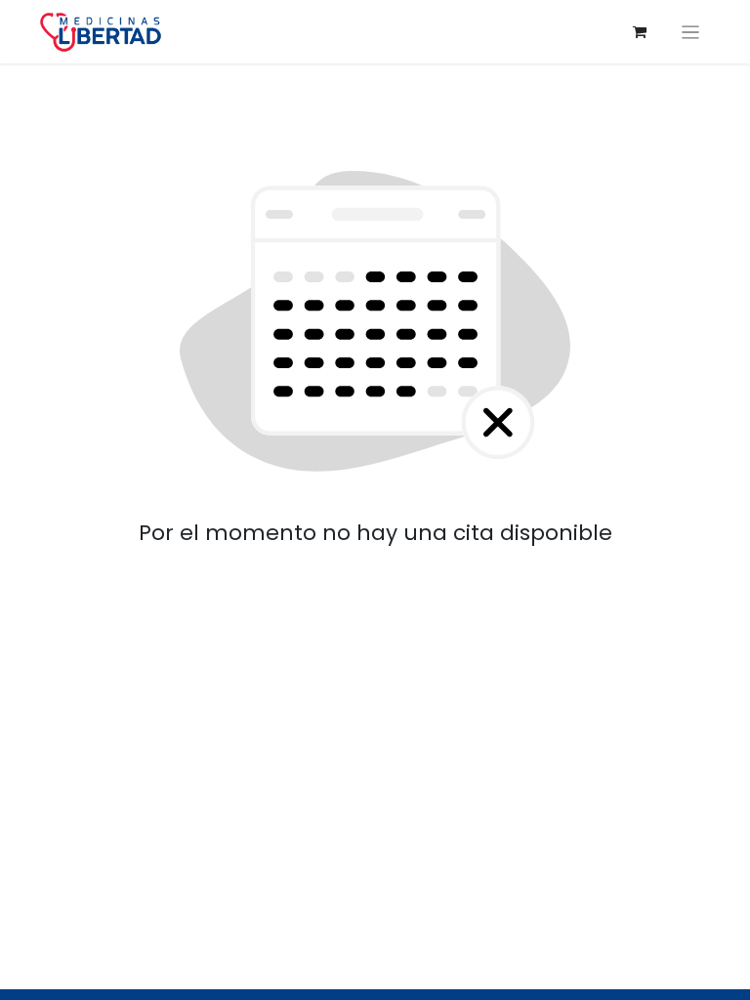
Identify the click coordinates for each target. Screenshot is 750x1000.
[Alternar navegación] (691, 32)
